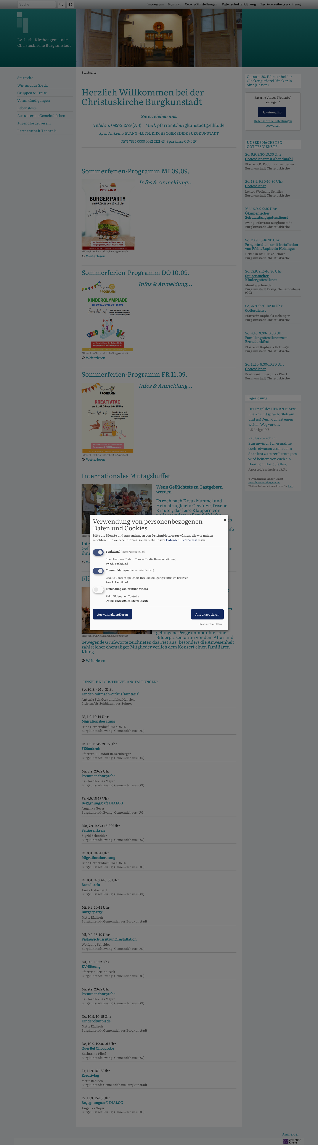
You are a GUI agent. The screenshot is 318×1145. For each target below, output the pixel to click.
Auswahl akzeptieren (112, 614)
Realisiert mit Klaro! (211, 624)
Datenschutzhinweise (181, 540)
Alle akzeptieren (207, 614)
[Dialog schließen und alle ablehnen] (225, 517)
